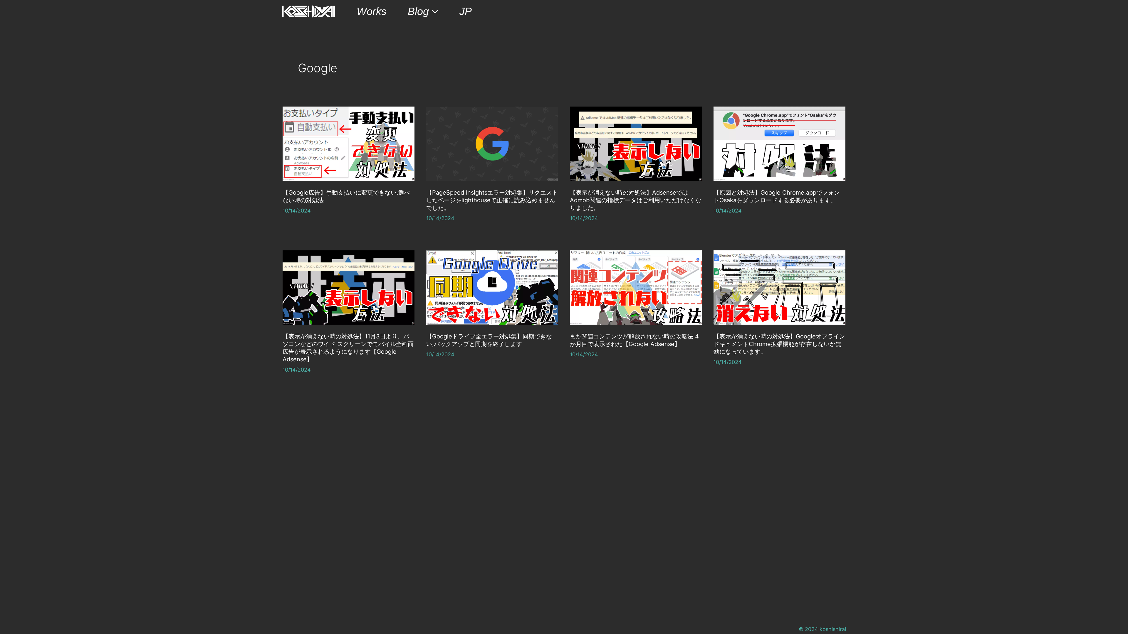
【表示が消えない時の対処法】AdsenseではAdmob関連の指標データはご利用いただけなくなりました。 (635, 200)
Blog (418, 11)
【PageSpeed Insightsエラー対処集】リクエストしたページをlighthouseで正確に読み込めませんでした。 (492, 200)
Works (372, 11)
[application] (433, 11)
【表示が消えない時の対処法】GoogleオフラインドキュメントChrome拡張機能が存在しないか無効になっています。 (779, 344)
